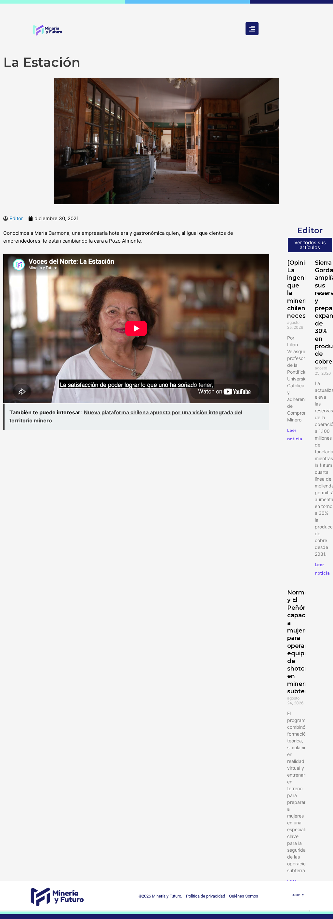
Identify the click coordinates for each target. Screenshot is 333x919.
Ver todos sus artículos (310, 244)
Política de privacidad (204, 896)
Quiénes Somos (243, 896)
